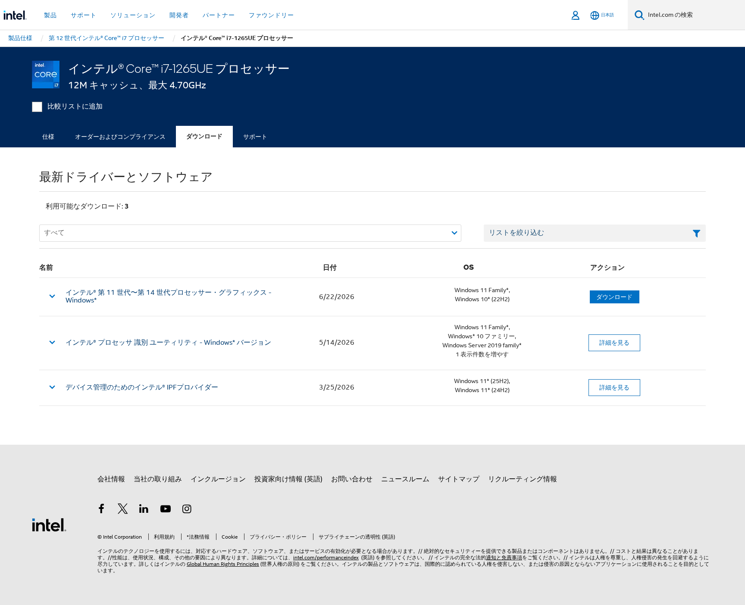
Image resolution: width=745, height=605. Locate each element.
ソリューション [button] (133, 15)
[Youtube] (165, 510)
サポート (255, 136)
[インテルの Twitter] (123, 510)
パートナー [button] (219, 15)
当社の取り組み (158, 479)
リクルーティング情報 (522, 479)
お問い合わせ (351, 479)
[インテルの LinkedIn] (144, 510)
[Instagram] (186, 510)
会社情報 (111, 479)
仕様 (48, 136)
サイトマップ (458, 479)
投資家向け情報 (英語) (288, 479)
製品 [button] (50, 15)
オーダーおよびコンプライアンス (120, 136)
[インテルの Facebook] (101, 510)
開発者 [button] (179, 15)
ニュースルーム (405, 479)
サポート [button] (84, 15)
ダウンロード (204, 136)
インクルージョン (218, 479)
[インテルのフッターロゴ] (49, 524)
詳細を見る (614, 342)
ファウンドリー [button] (271, 15)
